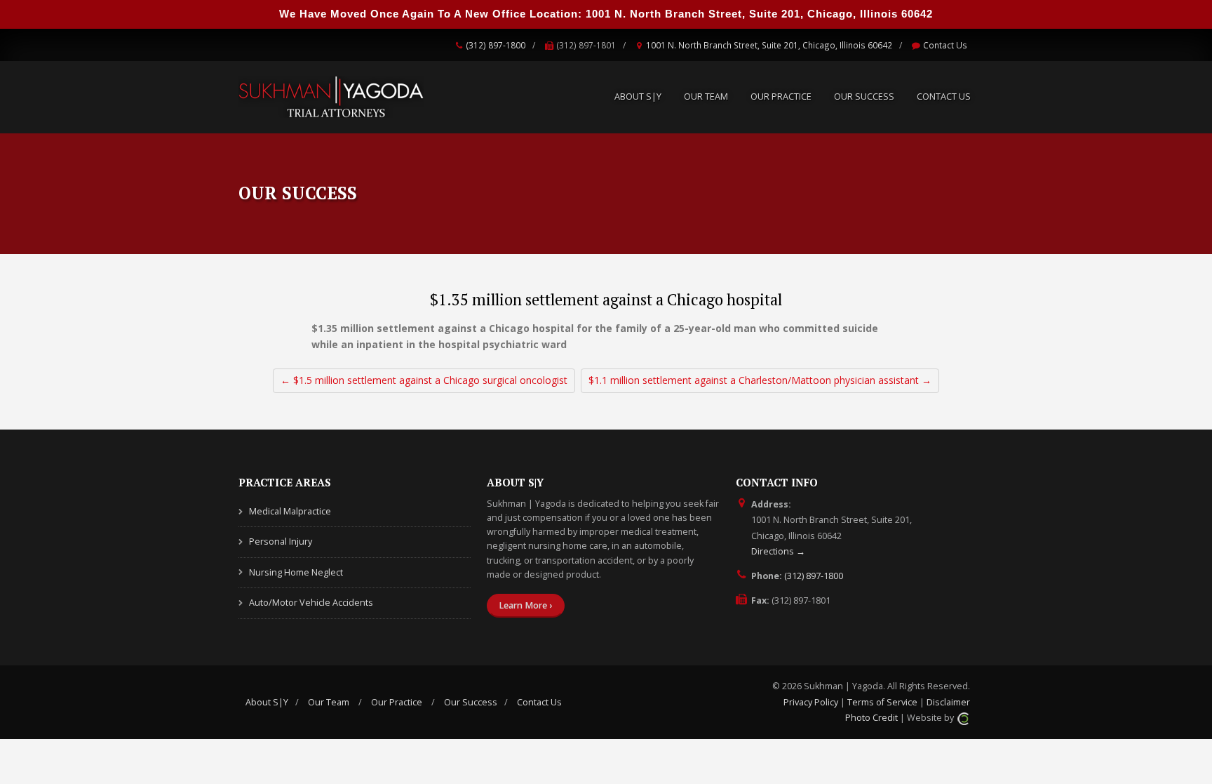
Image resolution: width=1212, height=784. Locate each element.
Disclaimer (948, 702)
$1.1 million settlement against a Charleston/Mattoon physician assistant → (759, 380)
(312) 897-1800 (495, 45)
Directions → (778, 551)
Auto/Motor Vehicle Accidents (311, 603)
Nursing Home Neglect (296, 572)
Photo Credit (871, 718)
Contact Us (945, 45)
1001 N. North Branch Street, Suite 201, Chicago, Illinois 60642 (769, 45)
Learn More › (525, 605)
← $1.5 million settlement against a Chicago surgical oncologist (424, 380)
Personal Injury (280, 541)
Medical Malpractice (290, 511)
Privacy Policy (810, 702)
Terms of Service (882, 702)
